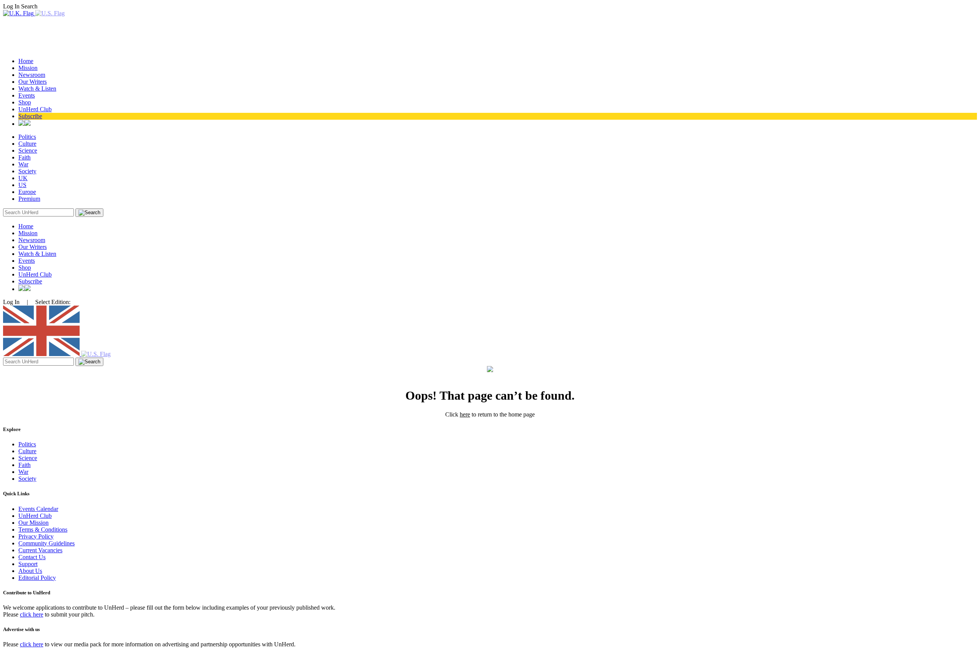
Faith (24, 157)
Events (26, 95)
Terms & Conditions (42, 529)
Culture (27, 143)
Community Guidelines (46, 543)
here (465, 414)
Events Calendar (38, 509)
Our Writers (32, 81)
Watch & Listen (37, 88)
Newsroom (31, 75)
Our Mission (33, 522)
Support (28, 564)
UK (23, 178)
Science (27, 150)
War (23, 164)
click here (31, 614)
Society (27, 171)
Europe (27, 192)
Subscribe (30, 116)
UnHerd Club (35, 109)
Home (25, 61)
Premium (29, 198)
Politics (27, 136)
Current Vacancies (40, 550)
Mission (28, 68)
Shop (24, 102)
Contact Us (32, 557)
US (22, 185)
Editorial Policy (37, 577)
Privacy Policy (36, 536)
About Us (30, 571)
